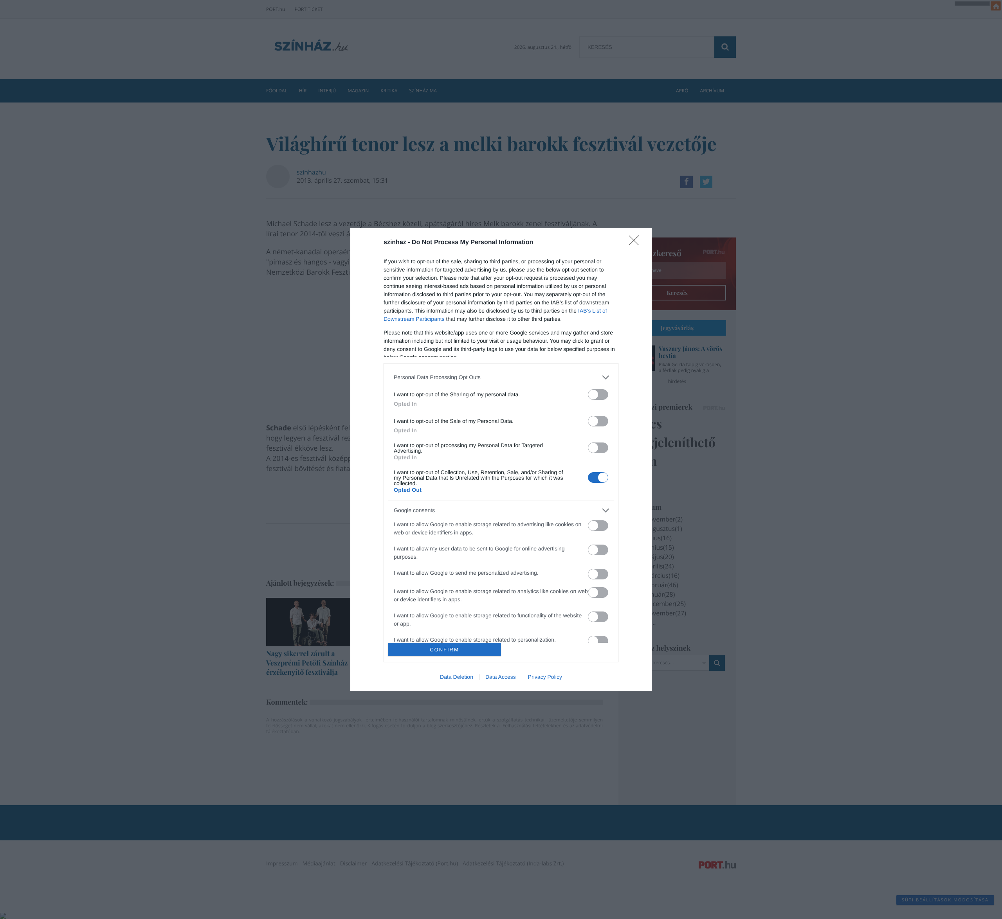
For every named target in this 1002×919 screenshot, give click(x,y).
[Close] (636, 243)
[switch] (598, 394)
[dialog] (501, 460)
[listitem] (501, 377)
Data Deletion (456, 677)
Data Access (500, 677)
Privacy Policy (545, 677)
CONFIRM (444, 650)
